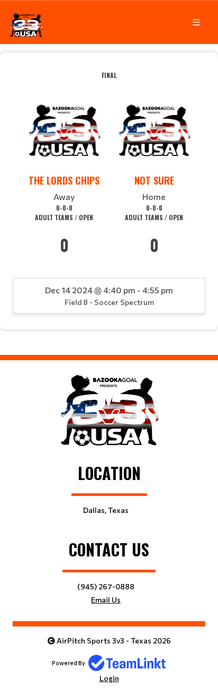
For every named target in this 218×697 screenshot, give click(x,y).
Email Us (106, 599)
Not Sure (154, 180)
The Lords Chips (64, 180)
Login (109, 678)
